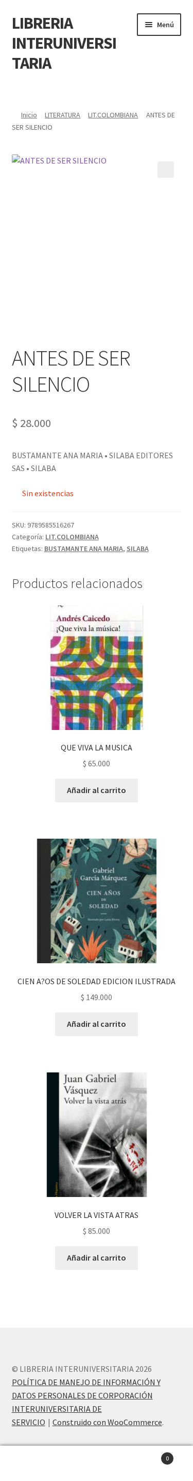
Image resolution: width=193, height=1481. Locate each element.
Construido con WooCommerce (107, 1422)
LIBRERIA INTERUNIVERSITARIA (64, 43)
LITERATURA (62, 114)
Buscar (96, 1463)
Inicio (29, 114)
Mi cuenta (32, 1463)
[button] (165, 169)
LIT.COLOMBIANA (113, 114)
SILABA (138, 548)
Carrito (149, 1454)
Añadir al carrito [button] (96, 790)
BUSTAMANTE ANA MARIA (83, 548)
